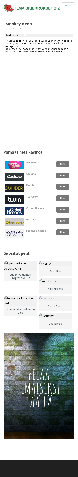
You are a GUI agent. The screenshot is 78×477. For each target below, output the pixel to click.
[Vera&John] (14, 165)
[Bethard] (14, 222)
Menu (68, 5)
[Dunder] (14, 188)
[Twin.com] (14, 199)
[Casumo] (14, 177)
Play (62, 163)
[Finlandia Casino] (14, 233)
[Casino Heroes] (14, 211)
